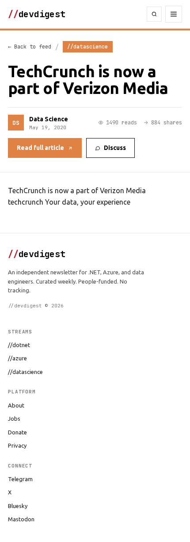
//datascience (25, 372)
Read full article (40, 147)
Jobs (14, 418)
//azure (17, 358)
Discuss (115, 147)
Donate (17, 432)
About (16, 405)
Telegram (20, 479)
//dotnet (19, 345)
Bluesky (17, 506)
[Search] (154, 14)
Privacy (17, 445)
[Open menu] (173, 14)
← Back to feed (29, 46)
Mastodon (21, 519)
